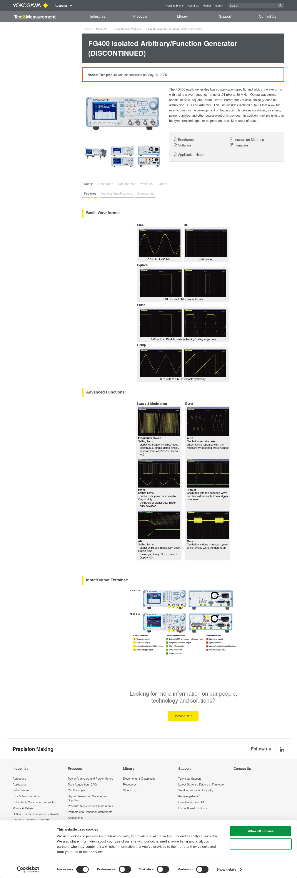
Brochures (186, 139)
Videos (127, 790)
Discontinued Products (127, 29)
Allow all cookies (261, 831)
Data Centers (21, 790)
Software (184, 145)
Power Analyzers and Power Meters (90, 778)
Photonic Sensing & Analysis (31, 820)
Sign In (219, 5)
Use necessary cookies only (261, 844)
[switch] (125, 869)
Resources (130, 784)
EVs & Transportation (26, 796)
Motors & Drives (23, 808)
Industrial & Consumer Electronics (34, 802)
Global (207, 5)
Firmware (241, 145)
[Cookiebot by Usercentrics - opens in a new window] (28, 869)
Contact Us (267, 16)
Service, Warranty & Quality (195, 790)
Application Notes (191, 154)
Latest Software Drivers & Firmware (201, 784)
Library (182, 16)
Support (225, 16)
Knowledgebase (188, 796)
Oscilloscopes (77, 790)
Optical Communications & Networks (36, 814)
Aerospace (19, 778)
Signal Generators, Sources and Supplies (88, 798)
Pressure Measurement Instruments (90, 806)
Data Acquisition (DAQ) (82, 784)
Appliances (20, 784)
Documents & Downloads (139, 778)
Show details (226, 869)
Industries (97, 16)
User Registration (189, 802)
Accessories (75, 818)
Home (87, 29)
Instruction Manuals (249, 139)
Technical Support (189, 778)
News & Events (175, 5)
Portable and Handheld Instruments (90, 812)
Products (140, 16)
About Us (193, 5)
